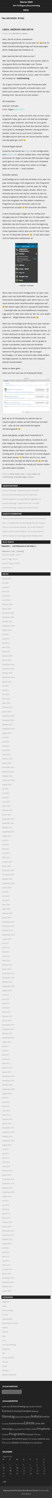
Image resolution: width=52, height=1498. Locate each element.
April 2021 (6, 853)
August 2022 (7, 784)
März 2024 (6, 703)
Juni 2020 (5, 896)
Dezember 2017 (8, 1025)
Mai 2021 (5, 849)
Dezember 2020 (8, 870)
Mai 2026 (5, 591)
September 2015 (8, 1141)
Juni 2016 (5, 1102)
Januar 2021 (6, 866)
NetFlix (28, 1429)
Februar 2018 (7, 1016)
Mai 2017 (5, 1055)
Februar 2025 (7, 656)
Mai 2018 (5, 1003)
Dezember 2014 (8, 1179)
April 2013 (6, 1261)
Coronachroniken (21, 1411)
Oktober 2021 (7, 827)
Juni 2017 (5, 1051)
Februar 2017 (7, 1068)
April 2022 (6, 802)
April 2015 (6, 1162)
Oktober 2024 (7, 673)
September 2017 (8, 1038)
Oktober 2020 (7, 879)
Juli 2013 (5, 1248)
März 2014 (6, 1218)
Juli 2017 (5, 1046)
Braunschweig (7, 1310)
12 (17, 1468)
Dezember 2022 (8, 767)
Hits (13, 551)
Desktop (35, 1411)
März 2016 (6, 1115)
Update (15, 1442)
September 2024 (8, 677)
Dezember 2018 (8, 973)
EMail (17, 1417)
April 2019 (6, 956)
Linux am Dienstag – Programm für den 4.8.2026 (20, 508)
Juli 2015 (5, 1149)
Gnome (13, 1423)
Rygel (27, 151)
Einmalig (20, 551)
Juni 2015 (5, 1153)
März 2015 (6, 1166)
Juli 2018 (5, 995)
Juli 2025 (5, 634)
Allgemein (6, 1302)
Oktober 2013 (7, 1239)
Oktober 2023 (7, 724)
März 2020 (6, 909)
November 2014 (8, 1183)
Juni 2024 (5, 690)
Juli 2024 (5, 686)
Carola (31, 1406)
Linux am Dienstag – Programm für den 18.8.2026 (20, 490)
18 (10, 1471)
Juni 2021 (5, 845)
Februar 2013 (7, 1269)
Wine (31, 1443)
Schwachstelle (6, 1439)
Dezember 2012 (8, 1278)
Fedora (17, 474)
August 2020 (7, 887)
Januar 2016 (6, 1123)
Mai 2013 (5, 1256)
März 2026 (6, 600)
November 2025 (8, 617)
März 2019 (6, 960)
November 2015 (8, 1132)
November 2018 (8, 978)
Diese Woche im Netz (10, 1323)
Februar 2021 (7, 862)
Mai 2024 (5, 694)
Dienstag (8, 1416)
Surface (34, 1439)
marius (24, 33)
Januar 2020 (6, 917)
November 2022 (8, 772)
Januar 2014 (6, 1226)
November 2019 (8, 926)
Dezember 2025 (8, 613)
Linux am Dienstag (9, 1345)
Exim (22, 1417)
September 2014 (8, 1192)
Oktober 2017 (7, 1033)
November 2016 (8, 1081)
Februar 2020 (7, 913)
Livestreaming (7, 477)
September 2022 (8, 780)
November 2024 (8, 669)
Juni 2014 (5, 1205)
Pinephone (6, 1349)
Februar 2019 (7, 965)
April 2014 (6, 1213)
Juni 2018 (5, 999)
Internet (5, 1332)
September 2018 (8, 986)
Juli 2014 (5, 1201)
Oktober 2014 (7, 1188)
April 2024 (6, 699)
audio (34, 474)
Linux (23, 474)
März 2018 (6, 1012)
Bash (8, 1407)
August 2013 (7, 1243)
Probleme (5, 1434)
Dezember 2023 (8, 716)
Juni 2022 (5, 793)
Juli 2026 (5, 583)
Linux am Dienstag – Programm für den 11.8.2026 (20, 503)
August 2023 (7, 733)
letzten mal (12, 154)
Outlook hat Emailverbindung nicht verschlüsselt (28, 518)
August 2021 (7, 836)
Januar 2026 (6, 609)
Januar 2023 (6, 763)
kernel (20, 1423)
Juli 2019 (5, 943)
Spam (25, 1439)
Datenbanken (7, 1319)
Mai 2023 (5, 746)
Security (5, 1362)
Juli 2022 (5, 789)
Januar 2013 (6, 1274)
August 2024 (7, 682)
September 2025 (8, 626)
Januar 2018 (6, 1021)
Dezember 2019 (8, 922)
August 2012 (7, 1291)
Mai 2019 (5, 952)
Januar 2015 (6, 1175)
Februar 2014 (7, 1222)
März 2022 (6, 806)
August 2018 (7, 990)
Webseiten (6, 551)
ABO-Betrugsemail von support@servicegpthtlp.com (21, 499)
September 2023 (8, 729)
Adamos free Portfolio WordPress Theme (20, 1490)
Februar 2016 (7, 1119)
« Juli (4, 1481)
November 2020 (8, 875)
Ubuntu (8, 1443)
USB (20, 1443)
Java (3, 1336)
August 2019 (7, 939)
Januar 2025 (6, 660)
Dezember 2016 (8, 1076)
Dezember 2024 (8, 664)
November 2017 (8, 1029)
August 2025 (7, 630)
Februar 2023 (7, 759)
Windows (5, 1370)
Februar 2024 (7, 707)
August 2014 (7, 1196)
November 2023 (8, 720)
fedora (36, 1416)
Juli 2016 (5, 1098)
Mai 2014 (5, 1209)
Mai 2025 (5, 643)
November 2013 (8, 1235)
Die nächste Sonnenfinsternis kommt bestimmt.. (20, 495)
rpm (38, 1434)
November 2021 (8, 823)
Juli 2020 (5, 892)
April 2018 (6, 1008)
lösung (14, 1429)
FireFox (45, 1416)
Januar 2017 (6, 1072)
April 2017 (6, 1059)
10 (4, 1468)
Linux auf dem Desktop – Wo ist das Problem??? (26, 527)
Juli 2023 (5, 737)
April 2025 (6, 647)
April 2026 (6, 596)
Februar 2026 (7, 604)
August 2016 (7, 1093)
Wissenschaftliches (9, 1375)
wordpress (38, 1443)
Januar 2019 (6, 969)
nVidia (34, 1429)
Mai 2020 (5, 900)
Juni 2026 (5, 587)
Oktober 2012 (7, 1286)
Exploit (27, 1417)
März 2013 (6, 1265)
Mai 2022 (5, 797)
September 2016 (8, 1089)
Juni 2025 (5, 639)
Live (38, 474)
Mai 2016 (5, 1106)
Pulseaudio (18, 477)
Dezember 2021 (8, 819)
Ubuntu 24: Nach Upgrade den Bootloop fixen (26, 536)
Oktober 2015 (7, 1136)
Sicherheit (17, 1438)
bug (26, 1406)
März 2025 (6, 651)
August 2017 (7, 1042)
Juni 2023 (5, 742)
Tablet (4, 1366)
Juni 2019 (5, 947)
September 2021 (8, 832)
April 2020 (6, 905)
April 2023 (6, 750)
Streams (30, 477)
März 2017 (6, 1063)
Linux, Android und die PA (17, 29)
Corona (5, 1315)
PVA (3, 1353)
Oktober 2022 (7, 776)
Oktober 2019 (7, 930)
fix (3, 1424)
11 (10, 1468)
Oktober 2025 (7, 621)
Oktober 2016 (7, 1085)
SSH (29, 1439)
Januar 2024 (6, 712)
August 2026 (7, 578)
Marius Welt (26, 2)
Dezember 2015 (8, 1128)
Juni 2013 (5, 1252)
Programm (17, 1434)
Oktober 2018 (7, 982)
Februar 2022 (7, 810)
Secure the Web (8, 1357)
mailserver (21, 1429)
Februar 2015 (7, 1171)
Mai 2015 (5, 1158)
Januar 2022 (6, 815)
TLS (3, 1442)
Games (6, 1424)
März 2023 (6, 754)
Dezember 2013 (8, 1231)
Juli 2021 (5, 840)
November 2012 (8, 1282)
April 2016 (6, 1111)
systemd (41, 1439)
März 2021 (6, 857)
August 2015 (7, 1145)
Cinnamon (38, 1407)
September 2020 (8, 883)
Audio (12, 474)
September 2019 (8, 935)
